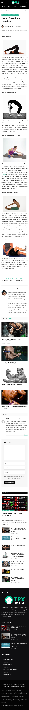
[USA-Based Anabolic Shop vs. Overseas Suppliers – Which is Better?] (6, 530)
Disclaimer (7, 686)
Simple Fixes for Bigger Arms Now (11, 384)
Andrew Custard (9, 26)
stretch (3, 174)
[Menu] (2, 2)
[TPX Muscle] (15, 2)
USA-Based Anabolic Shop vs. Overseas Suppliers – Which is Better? (18, 530)
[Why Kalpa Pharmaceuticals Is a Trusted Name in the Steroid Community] (6, 539)
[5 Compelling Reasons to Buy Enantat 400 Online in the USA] (6, 547)
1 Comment (16, 30)
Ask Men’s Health (7, 664)
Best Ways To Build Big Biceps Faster (12, 363)
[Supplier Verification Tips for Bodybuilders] (15, 503)
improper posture (6, 76)
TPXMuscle (5, 705)
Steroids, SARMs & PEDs (8, 510)
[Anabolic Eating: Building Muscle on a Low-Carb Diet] (6, 571)
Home (3, 6)
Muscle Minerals (7, 674)
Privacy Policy (15, 686)
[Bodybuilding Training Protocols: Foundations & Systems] (14, 329)
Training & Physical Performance (10, 14)
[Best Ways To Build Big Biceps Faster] (14, 353)
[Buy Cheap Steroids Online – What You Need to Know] (6, 564)
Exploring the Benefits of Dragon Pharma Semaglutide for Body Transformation (18, 555)
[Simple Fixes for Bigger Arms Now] (14, 375)
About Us (9, 6)
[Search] (27, 2)
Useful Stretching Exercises (10, 669)
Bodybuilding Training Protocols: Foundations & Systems (17, 579)
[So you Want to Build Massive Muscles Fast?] (14, 397)
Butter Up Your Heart (8, 659)
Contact (22, 686)
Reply (25, 434)
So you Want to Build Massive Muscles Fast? (14, 406)
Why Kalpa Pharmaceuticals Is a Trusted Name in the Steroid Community (19, 538)
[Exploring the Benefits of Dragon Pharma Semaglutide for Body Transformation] (6, 555)
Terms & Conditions (20, 6)
